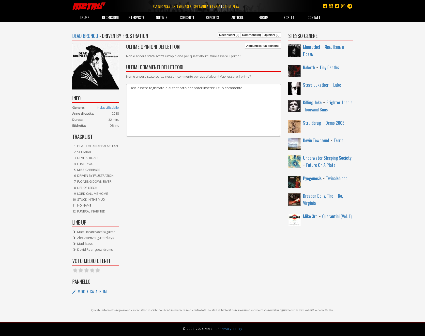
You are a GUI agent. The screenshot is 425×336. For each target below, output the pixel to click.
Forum (263, 17)
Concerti (187, 17)
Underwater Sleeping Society (327, 158)
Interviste (136, 17)
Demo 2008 (335, 123)
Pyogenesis (312, 178)
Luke (337, 85)
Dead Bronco (85, 35)
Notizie (161, 17)
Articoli (237, 17)
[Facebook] (325, 6)
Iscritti (289, 17)
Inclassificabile (108, 107)
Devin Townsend (316, 140)
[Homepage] (89, 6)
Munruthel (311, 47)
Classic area (161, 6)
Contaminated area (207, 6)
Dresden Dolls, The (318, 196)
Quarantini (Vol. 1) (337, 216)
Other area (231, 6)
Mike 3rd (310, 216)
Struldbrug (312, 123)
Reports (212, 17)
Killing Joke (312, 102)
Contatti (314, 17)
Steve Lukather (316, 85)
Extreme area (181, 6)
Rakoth (309, 67)
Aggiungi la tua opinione (262, 46)
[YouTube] (331, 6)
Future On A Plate (320, 165)
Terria (339, 140)
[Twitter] (337, 6)
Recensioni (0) (229, 35)
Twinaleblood (337, 178)
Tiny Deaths (329, 67)
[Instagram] (349, 6)
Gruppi (85, 17)
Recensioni (110, 17)
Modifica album (91, 292)
